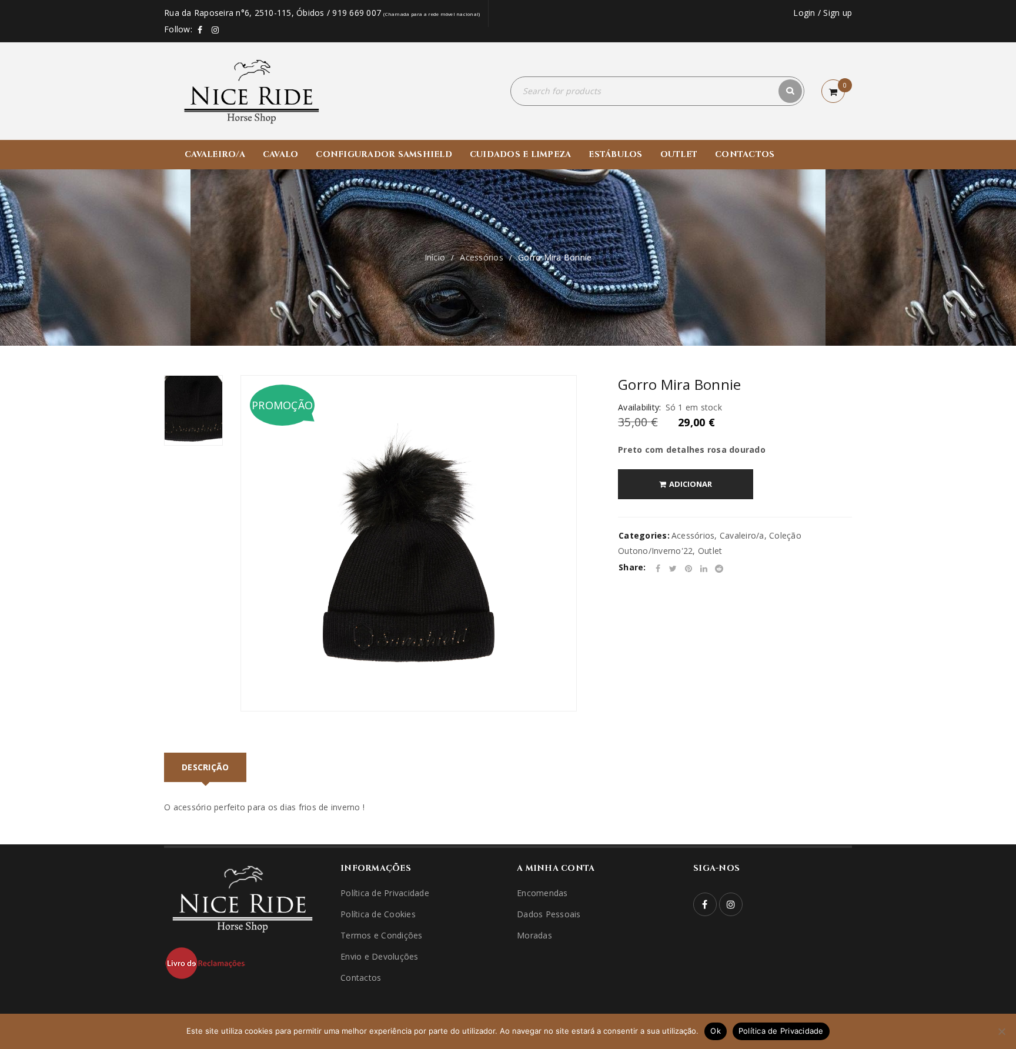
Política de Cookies (378, 914)
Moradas (534, 935)
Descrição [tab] (205, 767)
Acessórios (481, 257)
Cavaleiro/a (742, 535)
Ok (715, 1030)
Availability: (639, 407)
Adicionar (690, 484)
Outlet (710, 550)
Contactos (360, 977)
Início (435, 257)
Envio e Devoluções (379, 956)
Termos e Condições (381, 935)
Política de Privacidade (384, 892)
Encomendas (542, 892)
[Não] (1001, 1031)
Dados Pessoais (549, 914)
